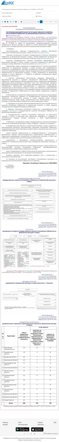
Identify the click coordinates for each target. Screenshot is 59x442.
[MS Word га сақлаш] (16, 21)
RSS (55, 422)
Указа (19, 41)
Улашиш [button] (39, 16)
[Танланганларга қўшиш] (2, 21)
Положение (13, 111)
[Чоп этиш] (21, 21)
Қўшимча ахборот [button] (6, 16)
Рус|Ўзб (50, 21)
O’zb (46, 21)
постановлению (44, 173)
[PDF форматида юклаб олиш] (18, 21)
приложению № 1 (43, 52)
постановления (29, 271)
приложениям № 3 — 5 (42, 64)
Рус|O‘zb (55, 21)
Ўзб (44, 21)
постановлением (51, 37)
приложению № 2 (48, 58)
